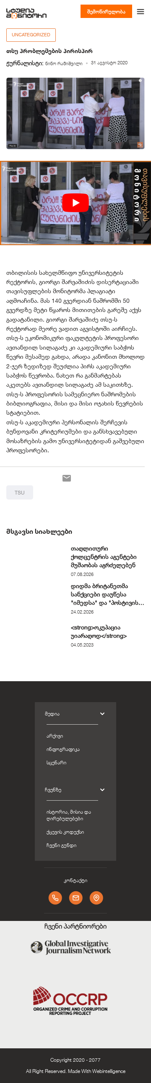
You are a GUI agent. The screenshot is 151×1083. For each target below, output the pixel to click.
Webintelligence (108, 1071)
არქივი (55, 735)
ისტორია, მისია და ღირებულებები (69, 815)
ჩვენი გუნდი (61, 845)
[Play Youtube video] (75, 203)
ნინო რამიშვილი (64, 63)
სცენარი (56, 762)
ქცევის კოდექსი (65, 831)
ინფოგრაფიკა (63, 749)
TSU (20, 492)
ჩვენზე (53, 789)
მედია (52, 713)
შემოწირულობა (106, 11)
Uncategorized (31, 35)
